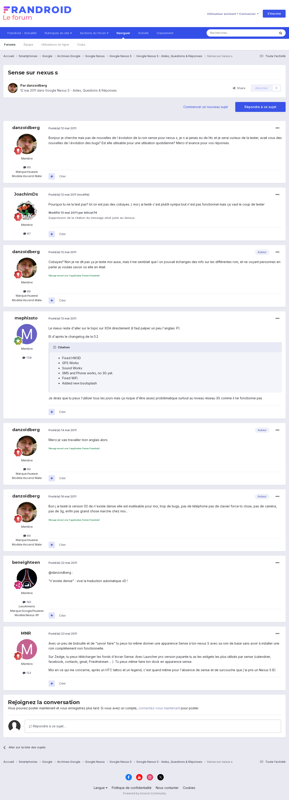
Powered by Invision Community (144, 793)
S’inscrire (274, 13)
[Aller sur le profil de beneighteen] (27, 578)
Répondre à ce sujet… (49, 726)
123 (28, 673)
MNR (26, 633)
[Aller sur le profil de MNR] (27, 649)
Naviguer (123, 33)
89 (28, 167)
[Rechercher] (281, 33)
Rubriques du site (57, 33)
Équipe (28, 44)
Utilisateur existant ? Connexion (232, 14)
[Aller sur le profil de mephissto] (27, 334)
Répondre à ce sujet (260, 107)
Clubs (81, 44)
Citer (62, 176)
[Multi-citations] (52, 176)
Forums (10, 44)
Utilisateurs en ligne (55, 44)
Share (240, 88)
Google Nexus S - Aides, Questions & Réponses (81, 90)
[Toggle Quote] (55, 347)
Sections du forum (93, 33)
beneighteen (26, 562)
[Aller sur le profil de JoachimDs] (27, 210)
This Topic (262, 33)
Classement (165, 33)
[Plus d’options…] (277, 128)
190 (28, 602)
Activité (143, 33)
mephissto (26, 318)
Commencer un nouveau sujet (205, 107)
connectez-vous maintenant (159, 708)
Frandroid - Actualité (22, 33)
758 (28, 357)
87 (28, 233)
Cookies (189, 788)
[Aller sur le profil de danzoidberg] (13, 88)
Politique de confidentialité (131, 788)
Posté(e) (62, 128)
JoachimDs (26, 194)
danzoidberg (37, 85)
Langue (100, 788)
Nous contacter (167, 788)
